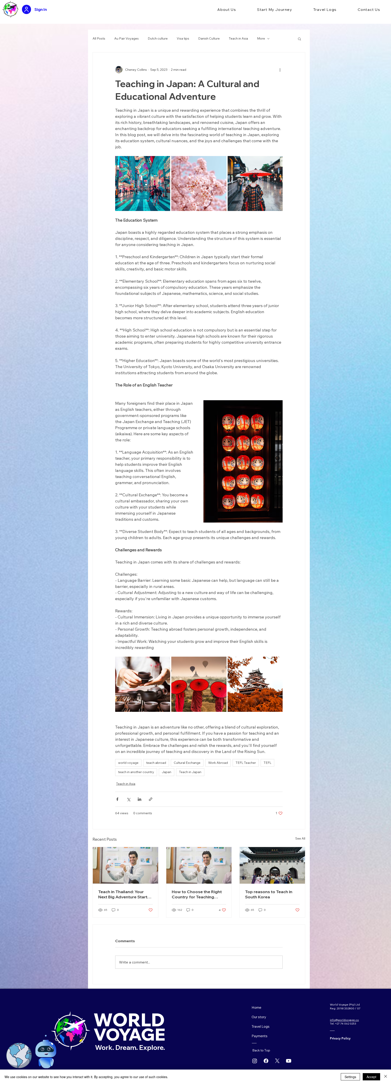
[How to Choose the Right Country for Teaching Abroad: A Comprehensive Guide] (199, 865)
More (261, 38)
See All (300, 838)
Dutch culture (158, 38)
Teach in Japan (190, 772)
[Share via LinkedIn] (139, 799)
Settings (350, 1077)
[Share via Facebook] (117, 799)
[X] (277, 1061)
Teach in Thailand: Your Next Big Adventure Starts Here (124, 894)
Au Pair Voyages (126, 38)
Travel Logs (260, 1026)
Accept (371, 1077)
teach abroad (156, 763)
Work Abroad (218, 763)
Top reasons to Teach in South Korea (268, 894)
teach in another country (136, 772)
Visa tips (183, 38)
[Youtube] (289, 1061)
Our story (259, 1017)
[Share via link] (150, 799)
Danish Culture (209, 38)
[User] (26, 9)
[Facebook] (266, 1061)
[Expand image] (142, 183)
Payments (259, 1036)
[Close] (385, 1076)
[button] (227, 9)
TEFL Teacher (246, 763)
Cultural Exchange (187, 763)
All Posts (99, 38)
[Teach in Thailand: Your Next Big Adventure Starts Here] (125, 865)
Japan (166, 772)
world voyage (128, 763)
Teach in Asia (238, 38)
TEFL (267, 763)
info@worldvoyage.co (344, 1020)
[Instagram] (255, 1061)
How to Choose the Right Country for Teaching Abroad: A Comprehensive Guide (198, 894)
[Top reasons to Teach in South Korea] (272, 865)
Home (256, 1007)
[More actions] (280, 69)
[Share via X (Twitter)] (128, 799)
